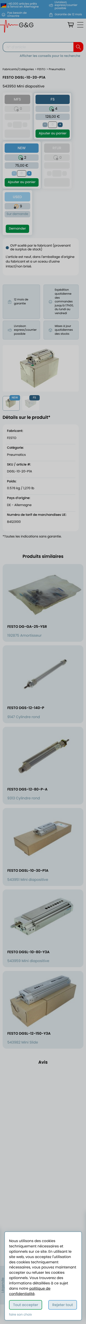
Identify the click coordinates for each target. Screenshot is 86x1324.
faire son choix (20, 1314)
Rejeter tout (62, 1304)
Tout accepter (25, 1304)
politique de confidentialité (29, 1291)
